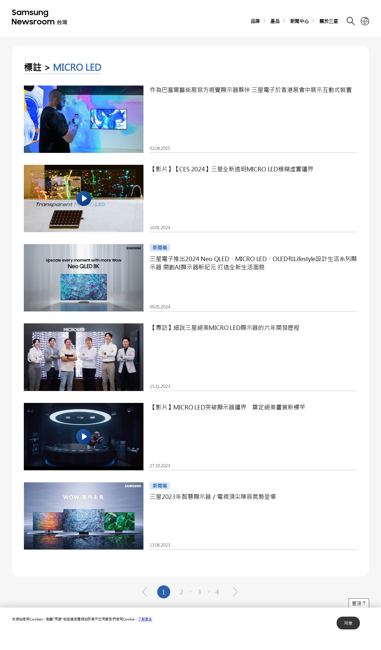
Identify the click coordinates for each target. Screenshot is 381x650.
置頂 (356, 603)
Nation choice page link (365, 21)
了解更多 (145, 619)
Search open (351, 21)
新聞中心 (299, 21)
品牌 (255, 21)
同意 (348, 623)
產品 (275, 21)
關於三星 (328, 21)
